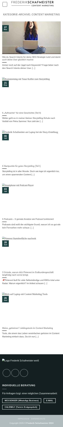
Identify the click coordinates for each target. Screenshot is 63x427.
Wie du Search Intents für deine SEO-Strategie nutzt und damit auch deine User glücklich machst (31, 58)
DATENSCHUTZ (38, 419)
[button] (4, 4)
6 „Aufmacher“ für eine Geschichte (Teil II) (21, 113)
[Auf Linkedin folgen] (15, 373)
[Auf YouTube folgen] (24, 373)
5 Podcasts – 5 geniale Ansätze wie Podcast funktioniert (28, 219)
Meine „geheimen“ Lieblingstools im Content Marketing (27, 328)
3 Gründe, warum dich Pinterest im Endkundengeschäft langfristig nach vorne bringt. (27, 273)
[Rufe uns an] (7, 373)
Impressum (23, 419)
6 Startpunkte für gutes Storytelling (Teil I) (21, 166)
